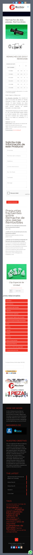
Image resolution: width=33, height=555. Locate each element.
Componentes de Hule (12, 350)
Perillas (8, 333)
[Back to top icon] (16, 539)
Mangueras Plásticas (11, 343)
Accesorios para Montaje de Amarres (15, 320)
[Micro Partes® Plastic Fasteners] (17, 7)
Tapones (8, 310)
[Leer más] (16, 291)
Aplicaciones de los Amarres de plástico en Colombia (16, 477)
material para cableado (15, 510)
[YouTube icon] (19, 2)
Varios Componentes (11, 340)
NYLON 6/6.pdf (17, 130)
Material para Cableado (12, 313)
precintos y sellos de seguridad (15, 523)
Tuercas (8, 330)
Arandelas (8, 300)
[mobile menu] (28, 7)
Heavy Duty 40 (11, 482)
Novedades (12, 519)
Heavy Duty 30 (11, 486)
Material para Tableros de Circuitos (15, 317)
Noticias (17, 518)
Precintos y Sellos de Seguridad (14, 347)
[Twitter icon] (16, 2)
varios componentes (16, 531)
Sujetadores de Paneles (12, 307)
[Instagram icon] (25, 2)
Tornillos (8, 327)
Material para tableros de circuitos (13, 516)
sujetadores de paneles (14, 526)
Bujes (7, 323)
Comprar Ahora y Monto (15, 362)
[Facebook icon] (13, 2)
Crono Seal (10, 493)
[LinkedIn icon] (22, 2)
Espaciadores (9, 304)
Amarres (8, 337)
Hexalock (10, 489)
